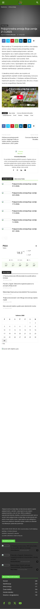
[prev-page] (3, 238)
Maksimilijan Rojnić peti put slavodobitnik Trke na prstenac (20, 292)
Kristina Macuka (11, 34)
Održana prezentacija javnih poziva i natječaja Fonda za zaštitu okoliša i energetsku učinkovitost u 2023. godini (10, 140)
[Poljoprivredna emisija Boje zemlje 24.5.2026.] (6, 195)
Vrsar (31, 115)
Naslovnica (4, 7)
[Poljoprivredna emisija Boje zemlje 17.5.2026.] (6, 204)
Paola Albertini (15, 550)
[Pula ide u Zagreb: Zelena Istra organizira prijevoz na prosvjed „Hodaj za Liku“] (5, 558)
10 (4, 330)
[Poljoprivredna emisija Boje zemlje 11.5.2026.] (6, 213)
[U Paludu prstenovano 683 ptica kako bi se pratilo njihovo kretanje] (5, 548)
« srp (3, 343)
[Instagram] (18, 170)
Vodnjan (26, 115)
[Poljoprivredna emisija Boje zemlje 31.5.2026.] (6, 186)
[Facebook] (4, 41)
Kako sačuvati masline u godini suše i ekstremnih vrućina (19, 306)
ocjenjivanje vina (7, 115)
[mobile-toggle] (3, 2)
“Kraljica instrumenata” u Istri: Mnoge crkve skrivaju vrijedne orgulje (20, 299)
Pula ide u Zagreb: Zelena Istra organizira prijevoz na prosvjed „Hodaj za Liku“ (18, 284)
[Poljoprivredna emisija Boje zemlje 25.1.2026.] (6, 231)
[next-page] (6, 238)
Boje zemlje (12, 113)
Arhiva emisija (12, 7)
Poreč (14, 115)
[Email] (25, 41)
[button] (37, 2)
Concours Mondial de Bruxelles (25, 113)
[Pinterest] (12, 41)
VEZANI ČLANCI (7, 179)
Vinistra (20, 115)
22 (30, 333)
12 (15, 330)
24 (4, 337)
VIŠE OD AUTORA (19, 179)
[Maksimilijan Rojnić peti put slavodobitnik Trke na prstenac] (5, 568)
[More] (34, 41)
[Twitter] (8, 41)
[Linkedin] (21, 41)
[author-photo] (20, 153)
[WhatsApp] (16, 41)
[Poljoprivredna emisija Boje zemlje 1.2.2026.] (6, 222)
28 (25, 337)
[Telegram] (29, 41)
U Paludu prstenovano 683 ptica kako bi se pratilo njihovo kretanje (19, 277)
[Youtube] (25, 170)
